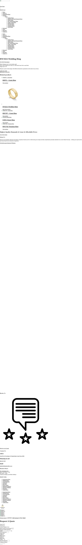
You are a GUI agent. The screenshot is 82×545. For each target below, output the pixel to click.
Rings (6, 16)
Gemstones (5, 482)
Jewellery (4, 15)
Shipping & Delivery (7, 486)
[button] (3, 70)
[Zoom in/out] (0, 543)
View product (5, 83)
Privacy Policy (5, 485)
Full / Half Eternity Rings (13, 21)
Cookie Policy (5, 489)
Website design (3, 518)
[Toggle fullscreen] (1, 543)
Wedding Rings (6, 480)
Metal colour (2, 535)
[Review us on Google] (25, 446)
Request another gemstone (5, 529)
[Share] (3, 543)
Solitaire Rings (11, 17)
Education (5, 30)
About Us (5, 13)
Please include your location (6, 528)
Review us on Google (4, 448)
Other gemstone (3, 532)
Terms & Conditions (7, 487)
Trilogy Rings (10, 20)
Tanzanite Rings (11, 24)
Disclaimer (5, 488)
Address (2, 453)
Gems (4, 29)
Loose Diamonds (6, 481)
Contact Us (5, 31)
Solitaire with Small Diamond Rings (15, 19)
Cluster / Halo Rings (12, 22)
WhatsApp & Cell (4, 458)
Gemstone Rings (11, 26)
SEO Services (15, 518)
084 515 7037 (3, 461)
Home (4, 12)
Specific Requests (3, 540)
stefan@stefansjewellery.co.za (6, 466)
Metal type (2, 538)
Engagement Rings (6, 14)
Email (1, 463)
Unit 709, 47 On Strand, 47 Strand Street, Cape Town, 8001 (12, 456)
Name (1, 524)
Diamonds (5, 28)
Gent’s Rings (10, 27)
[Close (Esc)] (4, 543)
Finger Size (2, 533)
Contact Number (3, 527)
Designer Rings (11, 23)
